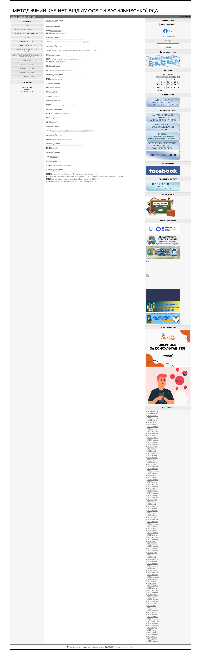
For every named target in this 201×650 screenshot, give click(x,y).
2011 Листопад (152, 418)
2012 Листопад (152, 444)
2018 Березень (152, 586)
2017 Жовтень (152, 575)
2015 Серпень (152, 517)
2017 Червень (152, 566)
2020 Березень (152, 634)
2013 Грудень (152, 473)
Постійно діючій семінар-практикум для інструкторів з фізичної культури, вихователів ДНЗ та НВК (86, 176)
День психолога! (56, 79)
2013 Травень (152, 458)
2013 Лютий (151, 451)
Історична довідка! (57, 33)
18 (168, 85)
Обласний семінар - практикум (61, 105)
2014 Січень (151, 475)
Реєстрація (22, 17)
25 (168, 87)
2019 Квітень (152, 612)
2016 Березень (152, 533)
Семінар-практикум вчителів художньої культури (68, 42)
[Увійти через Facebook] (165, 31)
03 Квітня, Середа (53, 152)
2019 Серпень (152, 619)
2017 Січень (151, 555)
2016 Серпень (152, 544)
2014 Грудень (152, 499)
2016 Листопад (152, 550)
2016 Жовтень (152, 548)
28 (178, 87)
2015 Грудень (152, 526)
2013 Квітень (152, 455)
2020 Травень (152, 639)
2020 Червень (152, 641)
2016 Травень (152, 537)
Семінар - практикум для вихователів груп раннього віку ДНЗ (73, 50)
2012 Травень (152, 431)
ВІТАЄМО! (54, 96)
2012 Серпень (152, 438)
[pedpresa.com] (163, 300)
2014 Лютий (151, 477)
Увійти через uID (168, 25)
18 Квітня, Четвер (53, 100)
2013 (55, 21)
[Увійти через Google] (170, 31)
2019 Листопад (152, 625)
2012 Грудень (152, 446)
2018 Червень (152, 592)
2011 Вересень (152, 413)
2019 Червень (152, 617)
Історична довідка (57, 61)
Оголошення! (55, 87)
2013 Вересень (153, 466)
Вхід (29, 17)
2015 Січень (151, 502)
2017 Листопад (152, 577)
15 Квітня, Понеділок (54, 109)
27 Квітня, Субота (53, 37)
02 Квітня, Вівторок (54, 161)
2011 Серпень (152, 411)
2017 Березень (152, 559)
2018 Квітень (152, 588)
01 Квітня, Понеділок (54, 170)
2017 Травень (152, 564)
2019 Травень (152, 614)
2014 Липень (152, 488)
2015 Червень (152, 513)
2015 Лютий (151, 504)
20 (175, 85)
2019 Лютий (151, 608)
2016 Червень (152, 539)
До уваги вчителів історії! (59, 113)
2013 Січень (151, 449)
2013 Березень (152, 453)
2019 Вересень (153, 621)
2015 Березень (152, 506)
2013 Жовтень (152, 469)
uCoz (132, 647)
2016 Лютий (151, 530)
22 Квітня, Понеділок (54, 75)
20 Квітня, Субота (53, 92)
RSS (33, 17)
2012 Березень (152, 427)
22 (158, 87)
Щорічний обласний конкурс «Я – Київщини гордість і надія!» (72, 174)
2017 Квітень (152, 561)
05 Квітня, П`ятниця (54, 135)
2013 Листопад (152, 471)
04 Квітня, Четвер (53, 144)
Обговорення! (55, 31)
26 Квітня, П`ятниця (54, 46)
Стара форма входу (168, 36)
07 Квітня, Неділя (53, 118)
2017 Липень (152, 568)
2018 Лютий (151, 583)
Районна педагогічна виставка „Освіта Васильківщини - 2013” (73, 179)
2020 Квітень (152, 636)
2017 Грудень (152, 579)
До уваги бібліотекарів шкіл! (60, 165)
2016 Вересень (153, 546)
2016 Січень (151, 528)
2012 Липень (152, 435)
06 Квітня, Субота (53, 126)
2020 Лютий (151, 632)
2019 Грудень (152, 628)
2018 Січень (151, 581)
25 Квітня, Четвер (53, 55)
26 (171, 87)
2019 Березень (152, 610)
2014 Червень (152, 486)
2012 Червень (152, 433)
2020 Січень (151, 630)
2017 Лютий (151, 557)
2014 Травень (152, 484)
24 (165, 87)
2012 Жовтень (152, 442)
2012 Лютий (151, 424)
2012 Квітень (152, 429)
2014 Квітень (152, 482)
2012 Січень (151, 422)
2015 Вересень (153, 519)
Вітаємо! (53, 122)
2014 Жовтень (152, 495)
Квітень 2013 (168, 74)
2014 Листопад (152, 497)
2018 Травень (152, 590)
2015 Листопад (152, 524)
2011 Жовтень (152, 416)
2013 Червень (152, 460)
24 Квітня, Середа (53, 66)
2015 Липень (152, 515)
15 (158, 85)
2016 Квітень (152, 535)
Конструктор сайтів (121, 647)
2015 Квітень (152, 508)
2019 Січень (151, 606)
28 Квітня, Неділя (53, 26)
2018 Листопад (152, 601)
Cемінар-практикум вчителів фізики (63, 59)
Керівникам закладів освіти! (60, 70)
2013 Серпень (152, 464)
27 (175, 87)
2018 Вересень (153, 597)
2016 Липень (152, 541)
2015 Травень (152, 511)
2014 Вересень (153, 493)
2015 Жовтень (152, 522)
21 (178, 85)
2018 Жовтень (152, 599)
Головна (14, 17)
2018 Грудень (152, 603)
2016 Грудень (152, 553)
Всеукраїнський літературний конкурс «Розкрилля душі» (71, 131)
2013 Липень (152, 462)
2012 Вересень (153, 440)
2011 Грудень (152, 420)
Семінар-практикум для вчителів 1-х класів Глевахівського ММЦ (74, 181)
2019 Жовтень (152, 623)
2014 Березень (152, 480)
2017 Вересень (153, 572)
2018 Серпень (152, 595)
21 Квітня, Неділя (53, 83)
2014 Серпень (152, 491)
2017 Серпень (152, 570)
